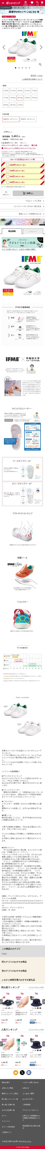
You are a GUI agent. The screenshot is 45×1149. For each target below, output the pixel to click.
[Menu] (3, 3)
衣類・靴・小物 (19, 8)
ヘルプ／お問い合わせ (30, 1082)
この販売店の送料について (32, 79)
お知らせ (25, 1088)
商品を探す (6, 1082)
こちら (28, 1141)
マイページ (6, 1121)
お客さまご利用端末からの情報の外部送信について (31, 1118)
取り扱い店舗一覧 (8, 1104)
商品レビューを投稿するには (30, 214)
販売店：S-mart (36, 76)
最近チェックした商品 (10, 1093)
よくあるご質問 (28, 1093)
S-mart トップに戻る (33, 201)
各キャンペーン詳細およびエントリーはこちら (20, 148)
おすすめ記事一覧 (8, 1110)
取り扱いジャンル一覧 (10, 1099)
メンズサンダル (38, 8)
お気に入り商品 (7, 1088)
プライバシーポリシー (30, 1110)
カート (4, 1116)
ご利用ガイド (7, 1132)
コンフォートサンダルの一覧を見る (27, 206)
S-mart (4, 953)
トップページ (5, 8)
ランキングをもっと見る (36, 987)
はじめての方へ (28, 1099)
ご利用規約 (26, 1104)
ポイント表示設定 (8, 1127)
